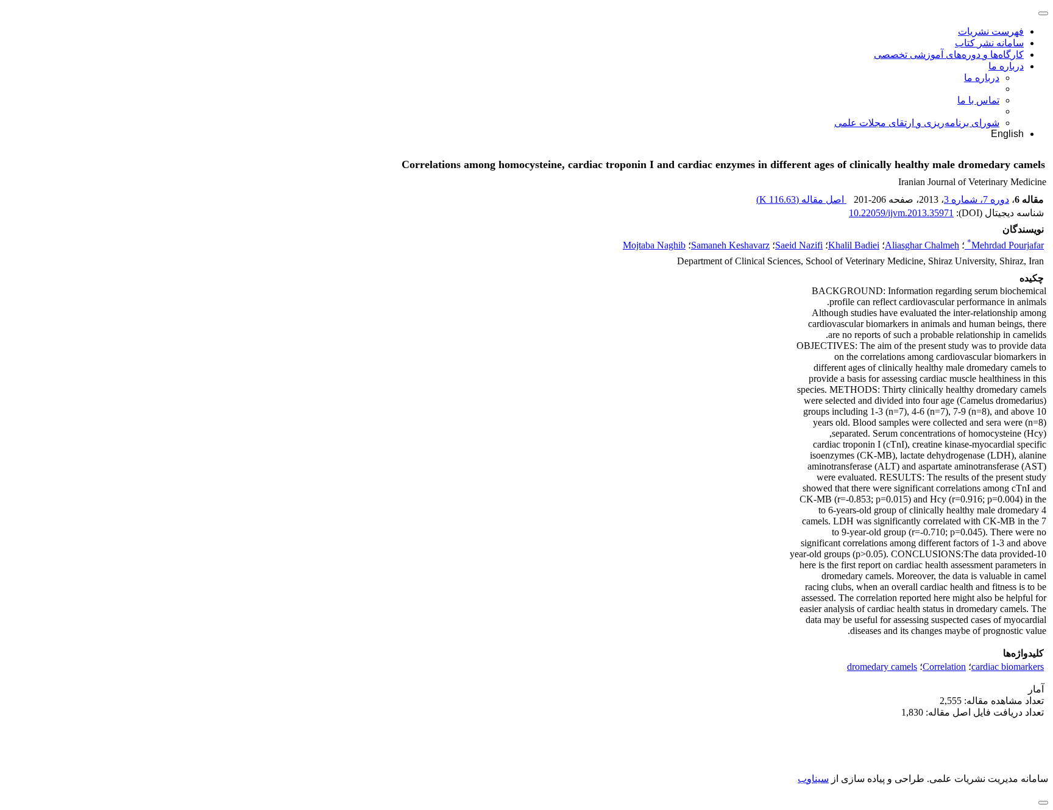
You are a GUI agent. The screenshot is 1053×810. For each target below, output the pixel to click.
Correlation (944, 666)
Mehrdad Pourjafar (1005, 245)
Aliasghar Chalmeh (922, 245)
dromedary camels (882, 666)
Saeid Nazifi (799, 245)
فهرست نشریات (991, 31)
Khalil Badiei (853, 245)
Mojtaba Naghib (654, 245)
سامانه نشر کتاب (989, 43)
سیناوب (813, 778)
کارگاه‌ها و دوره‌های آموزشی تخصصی (949, 54)
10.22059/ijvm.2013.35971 (901, 213)
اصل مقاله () (801, 199)
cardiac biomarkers (1007, 666)
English (1007, 134)
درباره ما (1006, 66)
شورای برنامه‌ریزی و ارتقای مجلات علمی (916, 123)
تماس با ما (978, 100)
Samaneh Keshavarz (730, 245)
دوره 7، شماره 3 (976, 199)
